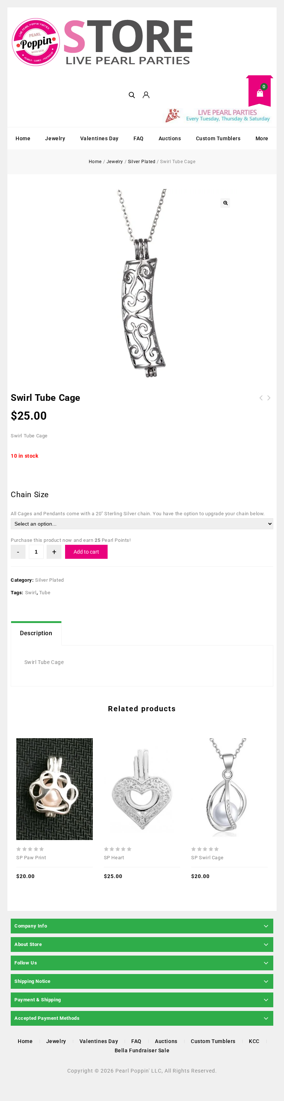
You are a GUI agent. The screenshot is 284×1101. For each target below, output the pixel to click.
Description (36, 633)
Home (23, 138)
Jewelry (55, 138)
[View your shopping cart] (217, 98)
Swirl (31, 592)
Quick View (38, 772)
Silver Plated (142, 161)
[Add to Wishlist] (54, 772)
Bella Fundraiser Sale (142, 1050)
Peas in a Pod (261, 402)
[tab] (36, 633)
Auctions (170, 138)
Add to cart (86, 552)
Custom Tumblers (218, 138)
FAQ (138, 138)
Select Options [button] (71, 772)
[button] (225, 203)
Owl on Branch (269, 402)
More (262, 138)
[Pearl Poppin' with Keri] (103, 43)
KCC (254, 1041)
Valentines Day (99, 138)
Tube (44, 592)
